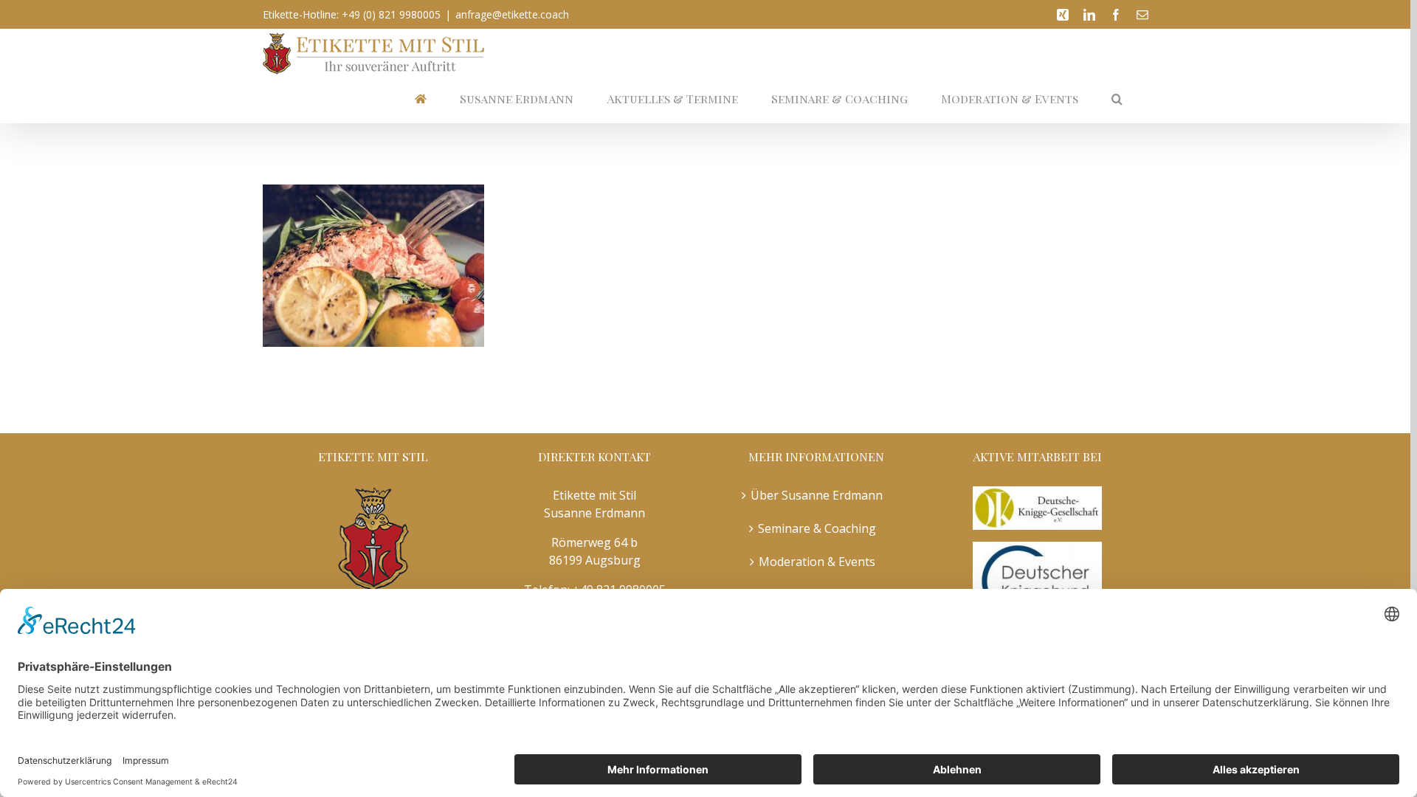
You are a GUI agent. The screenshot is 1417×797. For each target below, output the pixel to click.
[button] (1117, 99)
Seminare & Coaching (817, 528)
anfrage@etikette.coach (512, 14)
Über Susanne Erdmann (817, 495)
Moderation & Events (817, 561)
